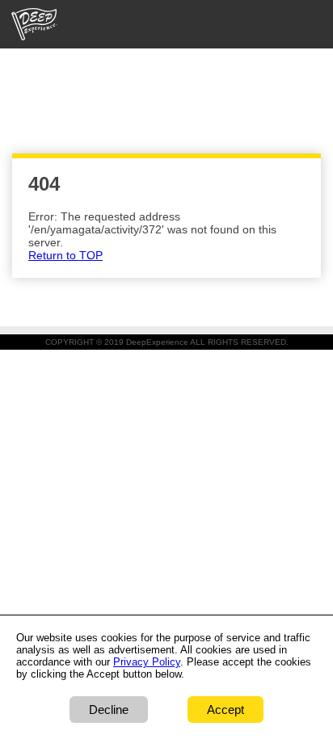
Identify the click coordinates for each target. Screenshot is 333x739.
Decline (109, 709)
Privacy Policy (146, 662)
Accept (225, 709)
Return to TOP (65, 255)
